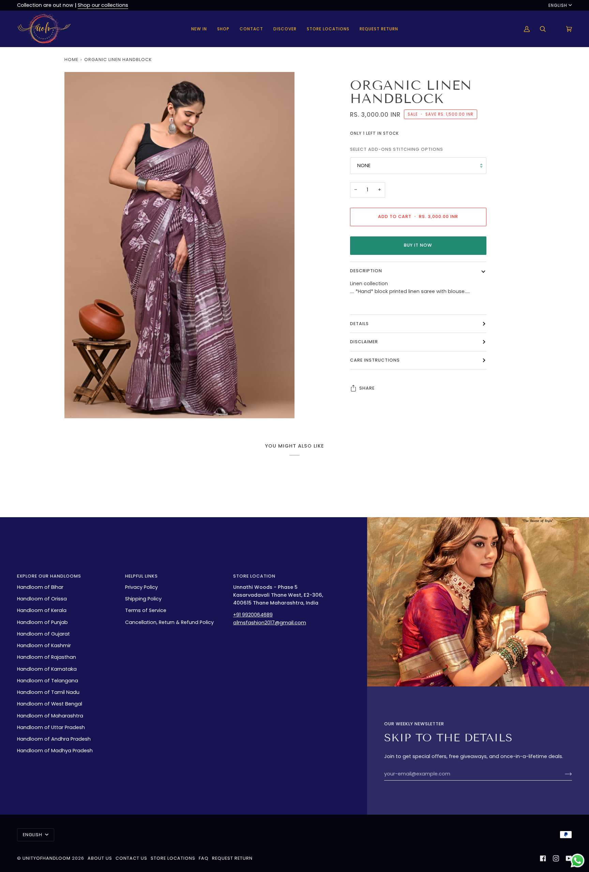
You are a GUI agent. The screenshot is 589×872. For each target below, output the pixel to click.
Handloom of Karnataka (47, 669)
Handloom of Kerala (41, 610)
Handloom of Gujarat (43, 633)
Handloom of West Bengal (49, 703)
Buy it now (418, 245)
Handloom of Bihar (40, 587)
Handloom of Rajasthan (46, 657)
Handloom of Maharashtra (50, 715)
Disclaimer (364, 342)
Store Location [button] (254, 576)
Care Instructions (375, 360)
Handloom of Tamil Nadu (48, 692)
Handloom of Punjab (42, 622)
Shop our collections (103, 5)
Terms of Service (145, 610)
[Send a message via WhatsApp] (578, 861)
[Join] (563, 773)
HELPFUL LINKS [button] (141, 576)
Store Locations (173, 858)
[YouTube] (569, 858)
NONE (364, 165)
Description (366, 271)
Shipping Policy (143, 598)
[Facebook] (543, 858)
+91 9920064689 (253, 614)
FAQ (204, 858)
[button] (223, 29)
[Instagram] (556, 858)
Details (359, 323)
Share (367, 388)
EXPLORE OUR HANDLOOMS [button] (49, 576)
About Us (100, 858)
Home (71, 59)
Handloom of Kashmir (44, 645)
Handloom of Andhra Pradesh (54, 739)
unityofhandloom (46, 858)
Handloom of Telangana (47, 680)
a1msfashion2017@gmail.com (269, 622)
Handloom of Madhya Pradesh (55, 750)
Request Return (232, 858)
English (557, 5)
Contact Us (131, 858)
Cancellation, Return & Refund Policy (169, 622)
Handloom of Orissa (42, 598)
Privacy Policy (141, 587)
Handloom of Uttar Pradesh (51, 727)
